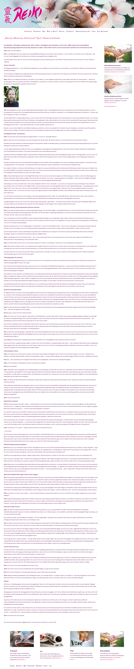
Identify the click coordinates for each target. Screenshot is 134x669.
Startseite (28, 31)
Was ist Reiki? (52, 31)
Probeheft (37, 31)
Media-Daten (39, 666)
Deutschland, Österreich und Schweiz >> (115, 72)
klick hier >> (59, 658)
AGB (24, 666)
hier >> (73, 659)
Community (70, 31)
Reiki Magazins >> (21, 659)
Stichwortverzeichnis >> (110, 102)
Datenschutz (19, 666)
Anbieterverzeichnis (83, 31)
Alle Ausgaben (102, 31)
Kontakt (46, 666)
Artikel (62, 31)
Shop (94, 31)
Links (50, 666)
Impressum (12, 666)
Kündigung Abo (31, 666)
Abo (43, 31)
